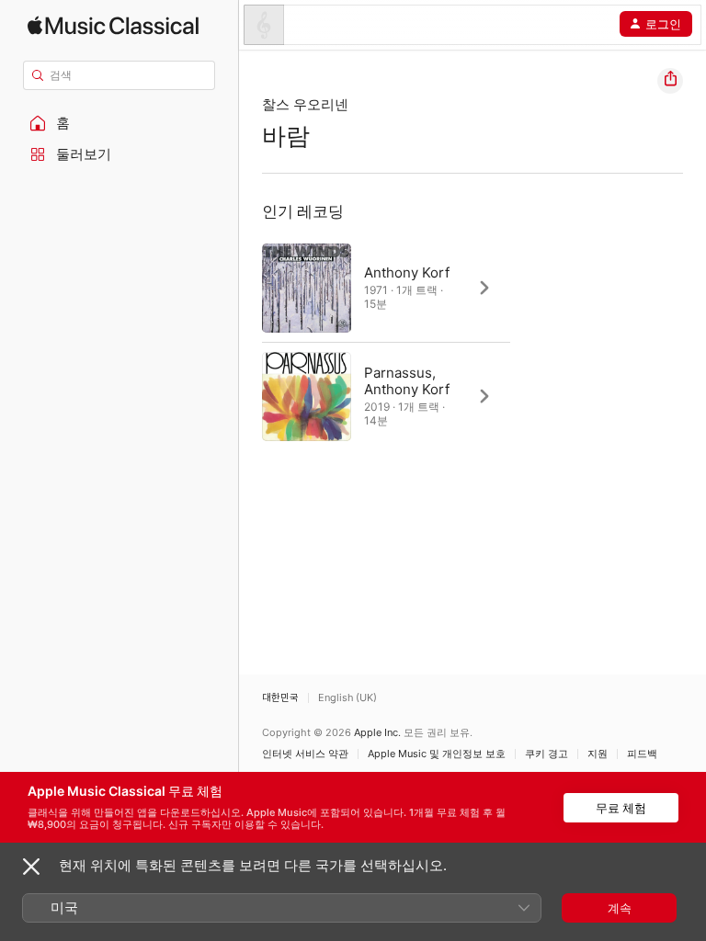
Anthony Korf (407, 272)
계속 (620, 908)
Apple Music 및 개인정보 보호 (437, 754)
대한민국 (280, 698)
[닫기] (31, 866)
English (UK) (347, 698)
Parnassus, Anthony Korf (407, 381)
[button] (119, 123)
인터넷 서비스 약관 (305, 754)
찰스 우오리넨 (305, 104)
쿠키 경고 (546, 754)
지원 (597, 754)
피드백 (642, 754)
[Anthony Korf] (386, 287)
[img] (113, 25)
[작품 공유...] (670, 81)
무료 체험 (621, 807)
